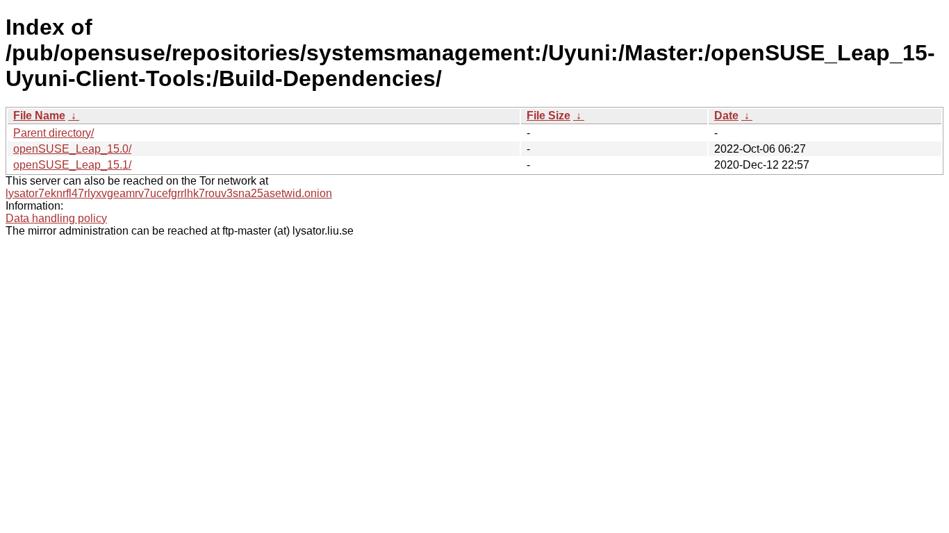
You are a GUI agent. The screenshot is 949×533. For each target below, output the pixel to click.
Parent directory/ (53, 133)
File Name (39, 115)
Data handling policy (56, 218)
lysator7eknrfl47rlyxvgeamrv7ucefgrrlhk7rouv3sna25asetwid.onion (169, 193)
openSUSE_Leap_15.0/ (72, 149)
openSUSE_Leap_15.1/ (72, 165)
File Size (548, 115)
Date (726, 115)
